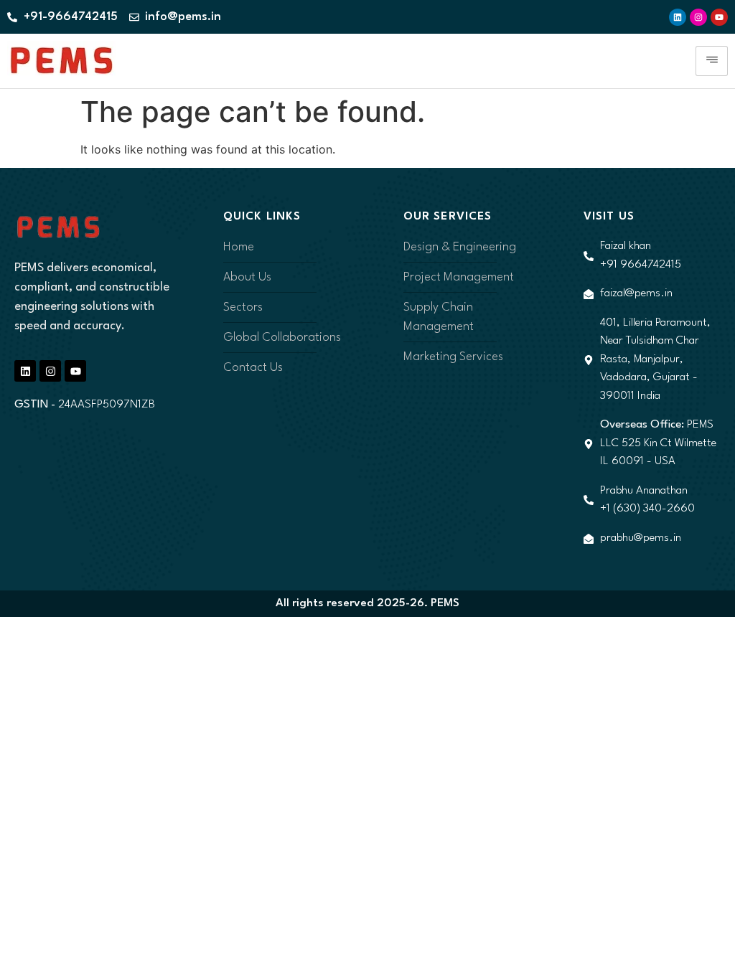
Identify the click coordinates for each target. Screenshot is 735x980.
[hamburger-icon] (712, 61)
